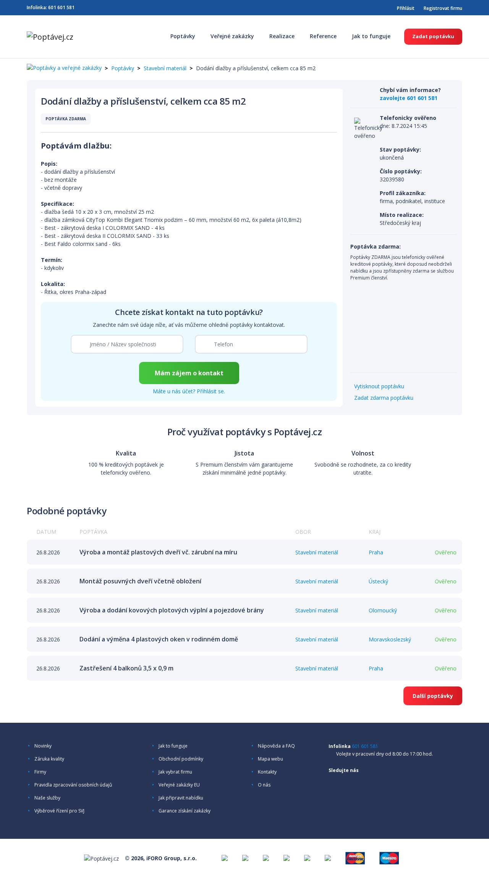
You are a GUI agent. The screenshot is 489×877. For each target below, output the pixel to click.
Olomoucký (383, 610)
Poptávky (182, 36)
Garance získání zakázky (184, 811)
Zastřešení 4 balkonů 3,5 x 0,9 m (126, 668)
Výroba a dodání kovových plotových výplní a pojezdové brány (171, 610)
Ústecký (378, 581)
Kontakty (267, 772)
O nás (264, 785)
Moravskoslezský (390, 639)
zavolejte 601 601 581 (408, 98)
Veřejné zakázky (232, 36)
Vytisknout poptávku (379, 386)
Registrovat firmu (443, 8)
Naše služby (47, 798)
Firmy (40, 772)
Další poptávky (433, 695)
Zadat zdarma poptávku (383, 397)
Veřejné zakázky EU (179, 785)
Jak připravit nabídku (181, 798)
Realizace (282, 36)
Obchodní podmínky (181, 759)
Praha (376, 552)
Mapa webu (270, 759)
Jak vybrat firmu (175, 772)
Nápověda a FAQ (276, 746)
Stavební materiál (165, 68)
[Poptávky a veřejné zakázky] (64, 68)
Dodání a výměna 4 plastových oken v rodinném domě (158, 639)
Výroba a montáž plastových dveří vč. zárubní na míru (158, 552)
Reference (323, 36)
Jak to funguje (371, 36)
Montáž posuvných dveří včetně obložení (140, 581)
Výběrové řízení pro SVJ (59, 811)
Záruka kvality (49, 759)
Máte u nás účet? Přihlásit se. (189, 391)
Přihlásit (406, 8)
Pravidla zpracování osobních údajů (73, 785)
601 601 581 (61, 7)
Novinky (43, 746)
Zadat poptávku (433, 36)
